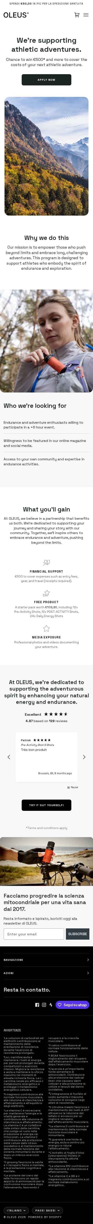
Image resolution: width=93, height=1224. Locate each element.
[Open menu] (86, 14)
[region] (46, 757)
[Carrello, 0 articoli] (77, 15)
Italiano (14, 1210)
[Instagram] (44, 1005)
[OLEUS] (16, 15)
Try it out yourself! (46, 805)
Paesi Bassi (45, 1210)
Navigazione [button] (13, 960)
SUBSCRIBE (77, 934)
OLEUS (12, 1217)
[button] (9, 757)
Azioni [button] (9, 973)
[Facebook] (37, 1005)
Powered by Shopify (45, 1217)
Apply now (46, 80)
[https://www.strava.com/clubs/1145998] (51, 1005)
